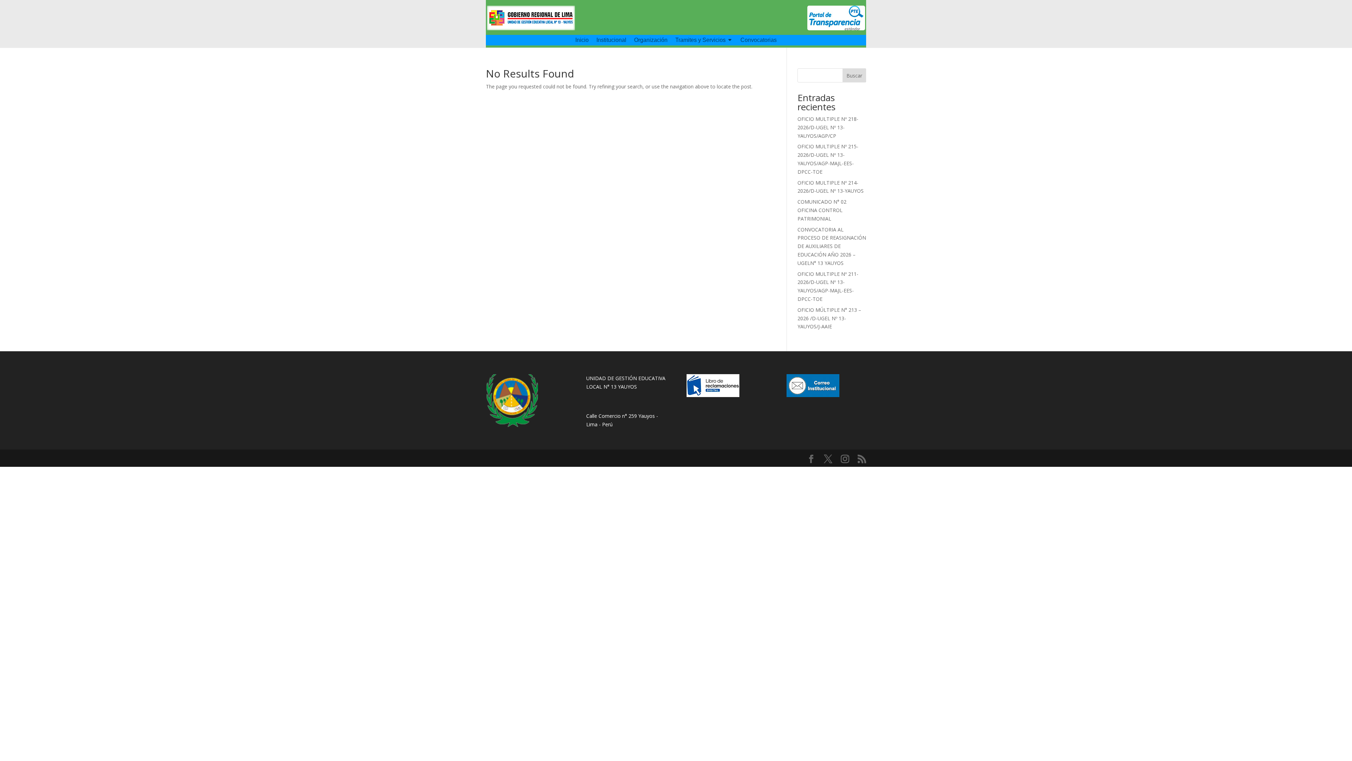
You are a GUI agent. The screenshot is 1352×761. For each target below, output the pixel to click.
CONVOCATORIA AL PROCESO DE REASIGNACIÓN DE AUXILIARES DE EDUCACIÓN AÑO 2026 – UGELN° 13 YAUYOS (831, 246)
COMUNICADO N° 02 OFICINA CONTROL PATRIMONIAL (821, 210)
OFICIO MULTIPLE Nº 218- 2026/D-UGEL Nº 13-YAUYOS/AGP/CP (827, 127)
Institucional (611, 40)
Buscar (854, 75)
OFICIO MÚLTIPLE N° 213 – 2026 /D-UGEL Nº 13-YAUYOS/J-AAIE (829, 318)
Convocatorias (758, 40)
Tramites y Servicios (700, 40)
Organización (651, 40)
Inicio (582, 40)
